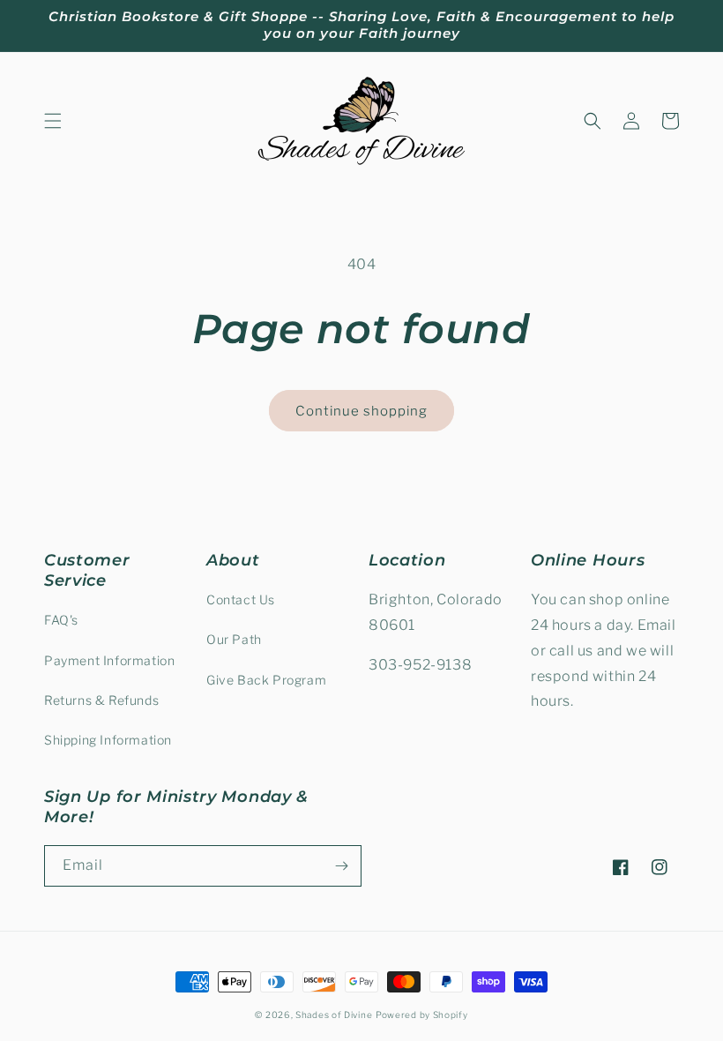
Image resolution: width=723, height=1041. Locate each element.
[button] (53, 120)
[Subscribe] (341, 866)
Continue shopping (361, 411)
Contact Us (240, 599)
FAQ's (61, 619)
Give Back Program (266, 679)
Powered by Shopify (422, 1014)
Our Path (234, 639)
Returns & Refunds (101, 700)
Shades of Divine (333, 1014)
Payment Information (109, 660)
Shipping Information (108, 739)
